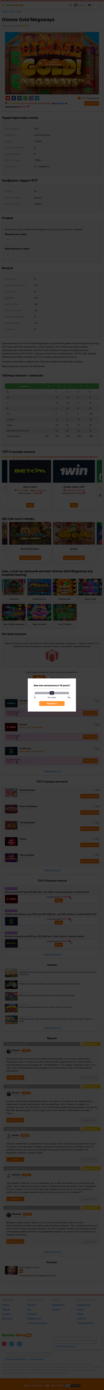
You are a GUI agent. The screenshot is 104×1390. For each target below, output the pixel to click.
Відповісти (52, 703)
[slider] (52, 693)
